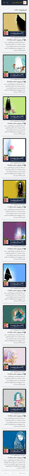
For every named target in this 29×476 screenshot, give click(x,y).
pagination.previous (22, 473)
